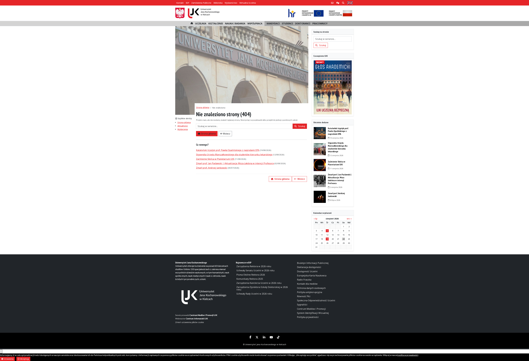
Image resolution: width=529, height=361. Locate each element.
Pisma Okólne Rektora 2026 (250, 274)
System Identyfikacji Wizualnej (313, 312)
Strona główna (184, 122)
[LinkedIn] (264, 337)
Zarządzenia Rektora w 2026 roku (253, 266)
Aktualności (182, 126)
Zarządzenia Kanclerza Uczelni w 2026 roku (258, 282)
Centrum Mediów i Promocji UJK (203, 315)
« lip (315, 218)
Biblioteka (218, 3)
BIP (187, 3)
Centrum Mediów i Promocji (311, 308)
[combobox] (244, 126)
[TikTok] (278, 337)
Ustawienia (8, 359)
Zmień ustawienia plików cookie (189, 322)
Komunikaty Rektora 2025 (249, 278)
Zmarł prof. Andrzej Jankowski (211, 167)
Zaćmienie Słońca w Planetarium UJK (215, 158)
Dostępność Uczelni (307, 271)
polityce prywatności (408, 355)
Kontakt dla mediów (307, 283)
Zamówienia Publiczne (201, 3)
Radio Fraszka (304, 279)
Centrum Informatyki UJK (197, 318)
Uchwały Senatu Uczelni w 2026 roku (255, 270)
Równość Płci (303, 296)
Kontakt (180, 3)
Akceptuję (24, 359)
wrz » (349, 218)
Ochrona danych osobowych (311, 288)
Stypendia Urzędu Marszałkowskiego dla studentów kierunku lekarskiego (234, 154)
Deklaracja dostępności (309, 267)
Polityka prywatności (308, 317)
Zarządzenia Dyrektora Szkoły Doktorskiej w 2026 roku (262, 288)
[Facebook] (250, 337)
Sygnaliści (302, 304)
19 (327, 239)
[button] (200, 23)
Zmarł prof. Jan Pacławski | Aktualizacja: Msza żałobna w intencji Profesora (235, 163)
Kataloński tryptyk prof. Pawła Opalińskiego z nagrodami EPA (227, 150)
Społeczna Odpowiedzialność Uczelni (316, 300)
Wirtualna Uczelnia (247, 3)
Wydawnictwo (231, 3)
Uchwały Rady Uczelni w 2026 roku (254, 293)
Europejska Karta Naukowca (311, 275)
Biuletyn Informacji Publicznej (313, 263)
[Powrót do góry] (1, 351)
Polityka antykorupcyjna (309, 292)
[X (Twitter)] (257, 337)
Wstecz (226, 133)
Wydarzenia (182, 129)
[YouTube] (271, 337)
